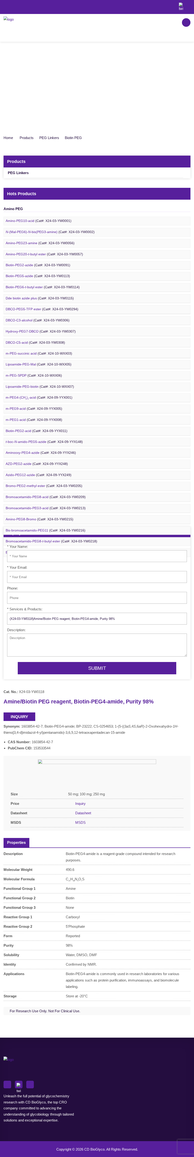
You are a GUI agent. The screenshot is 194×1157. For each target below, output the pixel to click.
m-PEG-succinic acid (39, 353)
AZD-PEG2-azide (37, 464)
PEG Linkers (49, 138)
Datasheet (82, 813)
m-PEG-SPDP (34, 375)
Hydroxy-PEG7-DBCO (41, 331)
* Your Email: (17, 567)
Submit (97, 668)
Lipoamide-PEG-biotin (40, 386)
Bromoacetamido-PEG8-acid (46, 497)
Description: (16, 630)
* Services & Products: (24, 609)
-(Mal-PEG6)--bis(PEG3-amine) (50, 232)
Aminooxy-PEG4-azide (41, 453)
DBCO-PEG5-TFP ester (42, 309)
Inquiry (80, 803)
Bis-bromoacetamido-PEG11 (45, 530)
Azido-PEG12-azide (38, 475)
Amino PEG (13, 209)
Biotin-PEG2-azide (38, 265)
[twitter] (181, 5)
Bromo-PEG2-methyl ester (44, 486)
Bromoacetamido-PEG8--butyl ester (51, 541)
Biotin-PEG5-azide (38, 276)
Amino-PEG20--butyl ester (44, 254)
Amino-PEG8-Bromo (39, 519)
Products (27, 138)
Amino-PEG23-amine (40, 243)
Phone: (12, 588)
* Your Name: (17, 547)
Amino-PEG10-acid (38, 221)
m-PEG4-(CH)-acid (39, 398)
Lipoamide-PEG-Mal (38, 364)
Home (8, 138)
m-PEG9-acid (34, 408)
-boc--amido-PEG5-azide (44, 442)
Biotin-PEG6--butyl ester (43, 287)
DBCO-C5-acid (35, 342)
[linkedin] (189, 5)
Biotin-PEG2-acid (36, 431)
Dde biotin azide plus (40, 298)
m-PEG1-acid (34, 420)
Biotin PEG (73, 138)
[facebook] (173, 5)
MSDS (80, 822)
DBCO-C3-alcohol (38, 320)
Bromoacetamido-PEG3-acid (46, 508)
